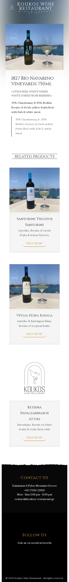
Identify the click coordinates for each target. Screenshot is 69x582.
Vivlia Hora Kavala (34, 315)
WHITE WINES (38, 91)
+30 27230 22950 (34, 490)
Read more (34, 243)
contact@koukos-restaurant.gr (34, 499)
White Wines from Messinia (31, 95)
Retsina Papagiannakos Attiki (34, 413)
